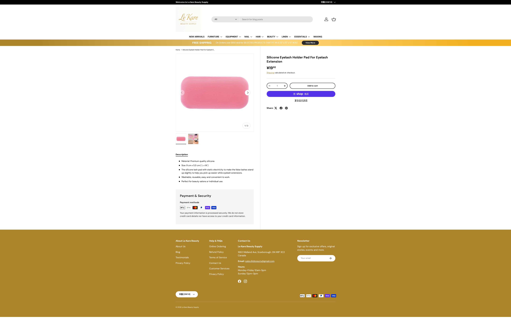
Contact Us (215, 263)
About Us (181, 246)
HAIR (258, 36)
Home (178, 50)
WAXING (317, 36)
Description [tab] (182, 154)
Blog (178, 252)
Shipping (270, 72)
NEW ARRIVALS (197, 36)
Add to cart (312, 86)
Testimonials (182, 257)
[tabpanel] (215, 171)
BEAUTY (271, 36)
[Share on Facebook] (281, 108)
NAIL (246, 36)
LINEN (285, 36)
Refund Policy (216, 252)
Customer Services (219, 268)
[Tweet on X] (275, 108)
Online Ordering (217, 246)
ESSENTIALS (300, 36)
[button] (334, 19)
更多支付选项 (301, 100)
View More (310, 43)
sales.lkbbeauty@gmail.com (259, 261)
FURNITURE (213, 36)
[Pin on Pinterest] (286, 108)
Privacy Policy (183, 263)
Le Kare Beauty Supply (190, 307)
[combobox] (262, 19)
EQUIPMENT (232, 36)
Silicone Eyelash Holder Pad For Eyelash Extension (199, 50)
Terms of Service (218, 257)
